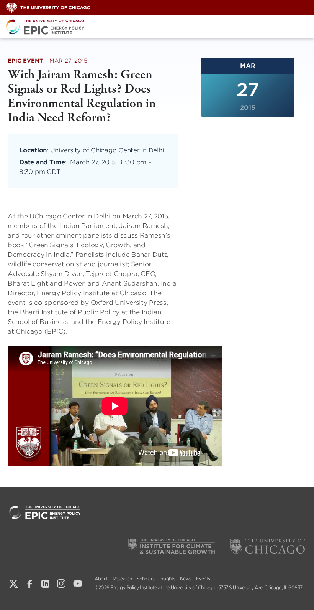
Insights (167, 579)
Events (203, 579)
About (101, 579)
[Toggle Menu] (302, 27)
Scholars (146, 579)
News (185, 579)
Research (122, 579)
